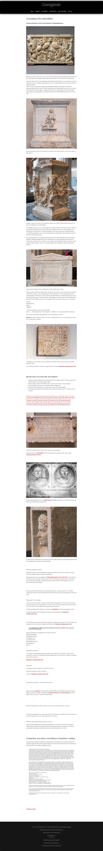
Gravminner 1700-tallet (31, 404)
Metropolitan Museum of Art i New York (57, 577)
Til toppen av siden (31, 809)
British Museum (48, 500)
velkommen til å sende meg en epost (61, 827)
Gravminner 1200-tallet (69, 397)
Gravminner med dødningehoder (33, 397)
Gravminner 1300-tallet (31, 400)
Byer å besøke (62, 11)
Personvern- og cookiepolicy (51, 842)
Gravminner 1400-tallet (42, 400)
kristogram (55, 609)
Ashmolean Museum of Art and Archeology (59, 692)
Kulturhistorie (53, 11)
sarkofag (37, 691)
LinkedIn (45, 840)
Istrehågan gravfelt (53, 404)
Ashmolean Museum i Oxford (33, 454)
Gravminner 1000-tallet (46, 397)
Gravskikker (44, 11)
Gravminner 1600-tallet (65, 400)
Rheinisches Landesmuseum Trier (67, 366)
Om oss (70, 11)
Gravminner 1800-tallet (42, 404)
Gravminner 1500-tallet (54, 400)
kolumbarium (40, 453)
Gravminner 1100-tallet (57, 397)
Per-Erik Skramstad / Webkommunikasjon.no (52, 829)
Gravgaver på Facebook (54, 840)
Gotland (37, 11)
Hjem (32, 11)
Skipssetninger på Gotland (64, 404)
